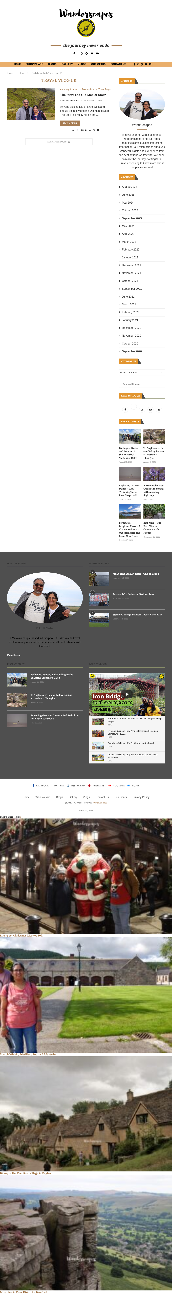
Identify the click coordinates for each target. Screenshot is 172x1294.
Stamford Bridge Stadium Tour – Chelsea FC (138, 614)
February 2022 (130, 249)
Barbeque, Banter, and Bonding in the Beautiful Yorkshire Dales (129, 452)
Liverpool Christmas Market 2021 (22, 935)
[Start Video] (127, 694)
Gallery (67, 64)
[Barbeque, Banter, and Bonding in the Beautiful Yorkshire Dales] (130, 436)
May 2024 (128, 202)
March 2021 (129, 304)
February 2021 (130, 312)
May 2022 (128, 226)
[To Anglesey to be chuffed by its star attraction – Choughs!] (154, 436)
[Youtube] (92, 53)
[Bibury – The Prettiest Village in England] (86, 1114)
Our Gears (98, 64)
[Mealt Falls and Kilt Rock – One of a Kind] (99, 579)
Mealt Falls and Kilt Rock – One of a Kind (136, 573)
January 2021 (130, 320)
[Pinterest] (86, 53)
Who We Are (34, 64)
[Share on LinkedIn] (86, 130)
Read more (69, 123)
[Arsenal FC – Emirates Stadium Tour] (99, 599)
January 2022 (130, 257)
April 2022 (128, 233)
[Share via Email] (98, 130)
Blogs (52, 64)
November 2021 (131, 273)
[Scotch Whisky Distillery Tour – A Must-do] (86, 995)
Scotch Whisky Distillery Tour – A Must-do (28, 1054)
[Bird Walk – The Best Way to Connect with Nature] (154, 511)
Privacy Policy (141, 797)
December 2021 (131, 265)
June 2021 (128, 296)
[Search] (159, 64)
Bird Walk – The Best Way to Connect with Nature (152, 527)
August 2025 (129, 187)
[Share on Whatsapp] (94, 130)
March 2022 (129, 241)
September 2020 (132, 351)
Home (17, 64)
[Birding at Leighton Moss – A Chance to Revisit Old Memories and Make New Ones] (130, 511)
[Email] (97, 53)
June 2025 (128, 194)
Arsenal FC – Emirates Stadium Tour (133, 594)
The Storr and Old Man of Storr (83, 95)
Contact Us (118, 64)
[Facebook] (74, 53)
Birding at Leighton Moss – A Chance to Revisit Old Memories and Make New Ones (129, 529)
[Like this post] (73, 130)
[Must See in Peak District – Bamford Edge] (86, 1232)
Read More (13, 655)
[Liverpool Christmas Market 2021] (86, 876)
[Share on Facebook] (77, 130)
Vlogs (82, 64)
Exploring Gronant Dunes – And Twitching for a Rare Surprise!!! (129, 490)
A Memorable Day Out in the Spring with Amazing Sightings (153, 490)
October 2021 (130, 281)
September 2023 (132, 218)
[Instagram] (82, 53)
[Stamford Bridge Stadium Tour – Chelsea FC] (99, 620)
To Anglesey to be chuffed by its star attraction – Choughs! (153, 452)
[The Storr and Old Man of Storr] (31, 104)
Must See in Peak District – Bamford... (24, 1292)
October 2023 (130, 210)
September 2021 (132, 288)
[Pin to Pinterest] (82, 130)
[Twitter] (134, 409)
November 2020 (131, 335)
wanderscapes (71, 100)
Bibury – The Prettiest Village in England (26, 1173)
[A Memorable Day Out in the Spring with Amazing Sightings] (154, 474)
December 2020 (131, 327)
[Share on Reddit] (90, 130)
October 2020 (130, 343)
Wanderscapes (100, 802)
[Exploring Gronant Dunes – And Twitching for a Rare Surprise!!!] (130, 474)
